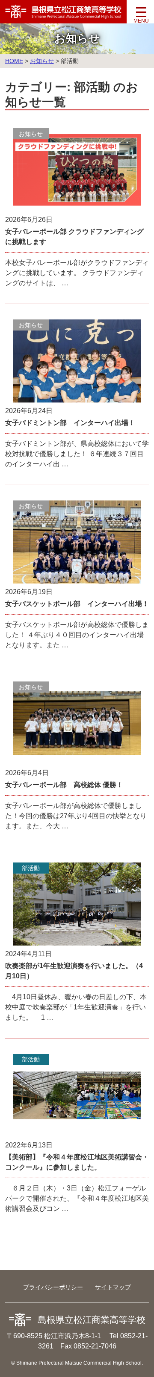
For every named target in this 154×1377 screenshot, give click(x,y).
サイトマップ (113, 1287)
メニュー (141, 15)
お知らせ (42, 60)
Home (14, 60)
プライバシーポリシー (53, 1287)
